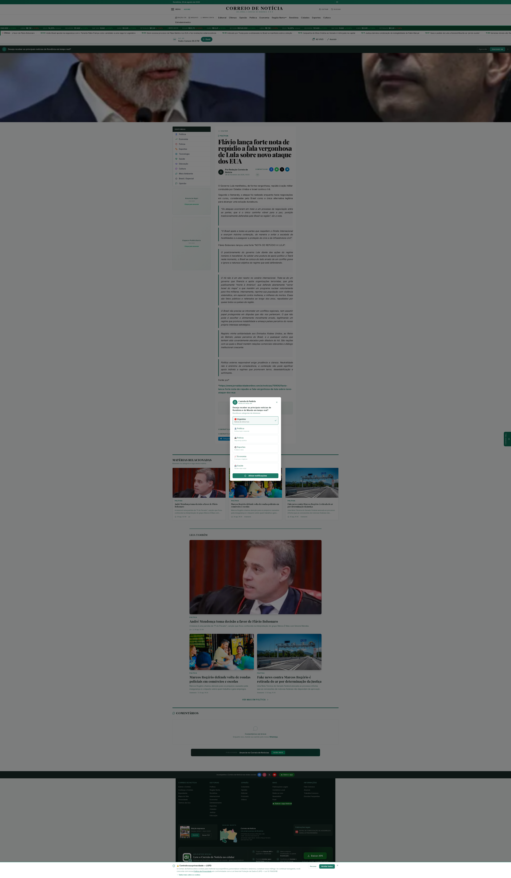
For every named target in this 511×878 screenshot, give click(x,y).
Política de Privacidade (203, 871)
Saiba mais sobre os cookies (189, 875)
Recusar (313, 866)
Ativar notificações (257, 476)
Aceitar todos (327, 866)
